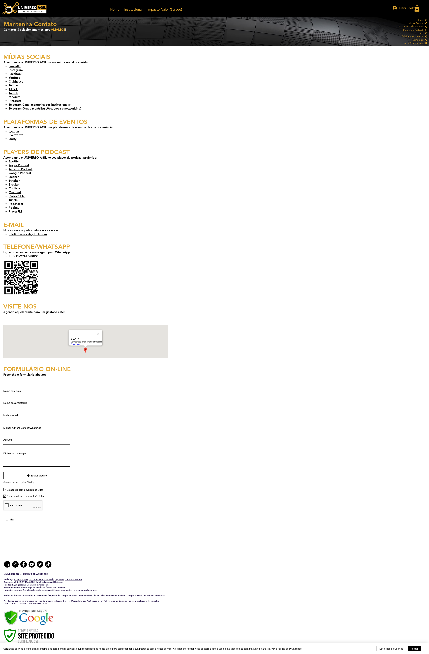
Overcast (15, 192)
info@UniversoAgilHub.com (28, 234)
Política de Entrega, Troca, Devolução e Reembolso (133, 600)
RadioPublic (17, 196)
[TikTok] (48, 564)
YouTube (14, 78)
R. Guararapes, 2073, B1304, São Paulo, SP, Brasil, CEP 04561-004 (48, 579)
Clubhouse (16, 81)
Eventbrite (16, 135)
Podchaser (16, 204)
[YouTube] (31, 564)
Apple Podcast (19, 165)
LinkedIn (14, 66)
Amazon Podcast (20, 169)
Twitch (13, 93)
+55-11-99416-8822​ (23, 256)
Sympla (14, 131)
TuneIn (13, 200)
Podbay (14, 208)
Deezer (14, 177)
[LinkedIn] (7, 564)
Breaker (14, 184)
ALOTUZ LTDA (40, 603)
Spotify (14, 161)
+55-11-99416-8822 (24, 582)
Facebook (15, 74)
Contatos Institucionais (38, 584)
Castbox (14, 188)
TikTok (13, 89)
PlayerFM (15, 211)
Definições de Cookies (391, 648)
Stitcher (14, 181)
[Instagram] (15, 564)
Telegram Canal (19, 105)
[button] (115, 9)
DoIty (12, 139)
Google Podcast (20, 173)
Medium (14, 97)
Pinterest (15, 101)
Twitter (13, 85)
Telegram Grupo (20, 108)
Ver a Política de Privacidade (286, 648)
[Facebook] (23, 564)
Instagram (16, 70)
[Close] (425, 648)
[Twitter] (40, 564)
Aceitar (414, 648)
